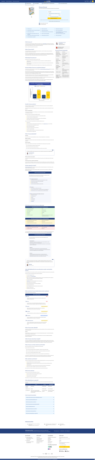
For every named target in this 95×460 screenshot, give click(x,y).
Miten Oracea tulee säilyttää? (45, 33)
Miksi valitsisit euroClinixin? (45, 35)
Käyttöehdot (49, 438)
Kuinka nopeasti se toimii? (30, 31)
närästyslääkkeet (33, 276)
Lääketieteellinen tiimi (39, 439)
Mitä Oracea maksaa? (58, 35)
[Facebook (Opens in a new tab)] (48, 449)
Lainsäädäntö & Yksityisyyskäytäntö (52, 437)
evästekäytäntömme (55, 459)
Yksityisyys (49, 440)
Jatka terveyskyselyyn (54, 18)
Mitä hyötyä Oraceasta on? (59, 28)
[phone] (88, 1)
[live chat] (87, 1)
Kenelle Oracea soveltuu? (45, 30)
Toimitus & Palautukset (9, 1)
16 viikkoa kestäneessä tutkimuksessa (45, 69)
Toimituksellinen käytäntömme (40, 440)
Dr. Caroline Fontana (31, 152)
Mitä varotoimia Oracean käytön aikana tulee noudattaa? (33, 34)
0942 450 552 (28, 440)
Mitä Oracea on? (29, 28)
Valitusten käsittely (50, 441)
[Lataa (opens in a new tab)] (61, 451)
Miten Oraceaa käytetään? (59, 30)
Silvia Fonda (30, 264)
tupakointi (32, 201)
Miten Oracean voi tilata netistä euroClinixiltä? (33, 35)
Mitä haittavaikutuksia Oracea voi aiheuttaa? (47, 31)
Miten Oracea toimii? (44, 28)
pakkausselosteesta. (49, 232)
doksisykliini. (44, 43)
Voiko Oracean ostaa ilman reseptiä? (60, 33)
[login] (92, 1)
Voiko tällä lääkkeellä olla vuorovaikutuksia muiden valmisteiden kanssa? (61, 32)
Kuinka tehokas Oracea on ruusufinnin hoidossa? (33, 30)
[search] (85, 1)
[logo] (47, 1)
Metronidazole (51, 384)
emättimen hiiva (46, 123)
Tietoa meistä (38, 437)
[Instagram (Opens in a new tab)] (49, 449)
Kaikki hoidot (3, 1)
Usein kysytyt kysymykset (16, 1)
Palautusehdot (49, 439)
